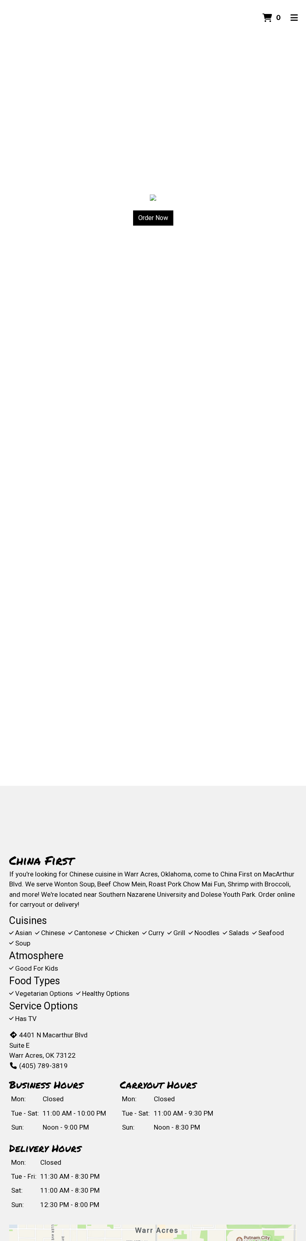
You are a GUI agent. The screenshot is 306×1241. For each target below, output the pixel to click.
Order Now (153, 218)
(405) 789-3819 (43, 1066)
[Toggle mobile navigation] (294, 18)
